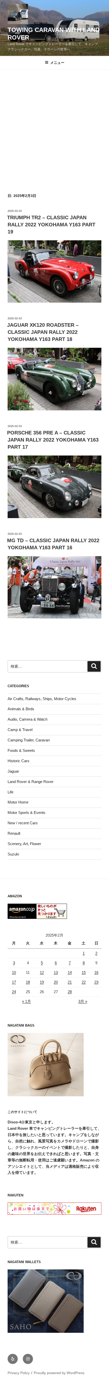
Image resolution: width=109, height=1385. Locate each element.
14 (70, 972)
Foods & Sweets (21, 750)
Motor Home (18, 802)
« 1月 (26, 1001)
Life (10, 792)
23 (96, 982)
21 (70, 982)
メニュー (57, 63)
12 (42, 972)
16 (96, 972)
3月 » (82, 1001)
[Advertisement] (54, 126)
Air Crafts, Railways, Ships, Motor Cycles (42, 699)
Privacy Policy (19, 1373)
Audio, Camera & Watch (27, 719)
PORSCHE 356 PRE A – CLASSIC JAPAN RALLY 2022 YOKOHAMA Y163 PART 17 (53, 440)
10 (14, 972)
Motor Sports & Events (26, 812)
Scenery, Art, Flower (24, 844)
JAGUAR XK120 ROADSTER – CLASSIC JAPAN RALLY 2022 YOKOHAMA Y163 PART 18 (43, 332)
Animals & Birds (21, 709)
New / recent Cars (23, 823)
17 (14, 982)
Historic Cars (18, 761)
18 (28, 982)
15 (84, 972)
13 (56, 972)
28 (70, 992)
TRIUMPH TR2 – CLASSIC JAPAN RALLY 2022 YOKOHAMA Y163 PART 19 (51, 224)
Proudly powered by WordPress (59, 1373)
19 (42, 982)
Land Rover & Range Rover (30, 781)
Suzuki (13, 854)
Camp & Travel (20, 729)
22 (84, 982)
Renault (14, 833)
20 (56, 982)
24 (14, 992)
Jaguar (13, 771)
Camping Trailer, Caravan (29, 740)
